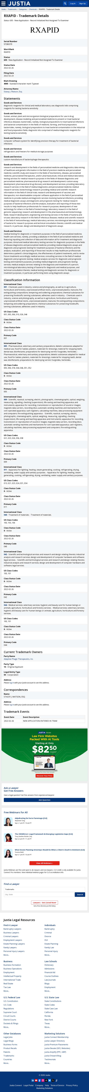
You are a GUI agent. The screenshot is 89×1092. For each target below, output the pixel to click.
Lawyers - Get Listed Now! (44, 902)
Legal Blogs (8, 1041)
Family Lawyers (10, 947)
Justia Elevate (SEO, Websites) (57, 1048)
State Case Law (51, 1008)
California (48, 1012)
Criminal (48, 932)
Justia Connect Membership (56, 1037)
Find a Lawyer (11, 884)
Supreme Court (10, 1012)
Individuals (50, 925)
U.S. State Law (51, 997)
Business (7, 961)
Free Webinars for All (16, 812)
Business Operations (12, 968)
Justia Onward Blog (52, 1055)
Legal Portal (28, 1085)
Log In (72, 3)
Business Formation (12, 965)
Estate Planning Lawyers (14, 944)
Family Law (49, 947)
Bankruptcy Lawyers (12, 929)
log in (12, 682)
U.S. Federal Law (11, 997)
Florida (47, 1016)
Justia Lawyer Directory (54, 1041)
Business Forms (10, 1044)
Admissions (49, 968)
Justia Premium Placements (56, 1044)
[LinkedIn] (32, 1080)
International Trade (12, 980)
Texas (47, 1023)
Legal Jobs (8, 1037)
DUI (46, 940)
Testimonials (50, 1059)
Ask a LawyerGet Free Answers (13, 789)
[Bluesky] (49, 1080)
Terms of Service (57, 1085)
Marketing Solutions (54, 1033)
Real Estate (8, 983)
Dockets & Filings (10, 1023)
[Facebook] (39, 1080)
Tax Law (7, 987)
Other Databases (12, 1033)
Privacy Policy (72, 1085)
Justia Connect (16, 1085)
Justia (3, 9)
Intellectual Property (12, 976)
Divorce (47, 936)
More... (6, 955)
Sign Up (82, 3)
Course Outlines (51, 976)
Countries (7, 1059)
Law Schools (50, 961)
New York (48, 1019)
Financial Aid (49, 972)
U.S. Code (7, 1005)
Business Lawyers (11, 932)
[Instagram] (42, 1080)
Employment (8, 972)
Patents (6, 1052)
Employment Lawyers (12, 940)
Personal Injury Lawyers (13, 951)
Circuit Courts (9, 1016)
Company (39, 1085)
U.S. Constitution (10, 1001)
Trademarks (12, 9)
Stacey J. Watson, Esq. (13, 91)
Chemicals (33, 9)
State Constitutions (52, 1001)
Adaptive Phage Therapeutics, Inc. (18, 659)
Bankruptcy (49, 929)
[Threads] (46, 1080)
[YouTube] (36, 1080)
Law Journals (50, 980)
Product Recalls (10, 1048)
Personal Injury (51, 951)
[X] (53, 1080)
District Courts (9, 1019)
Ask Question (44, 800)
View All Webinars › (44, 863)
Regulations (8, 1008)
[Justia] (19, 3)
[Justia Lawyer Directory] (56, 1080)
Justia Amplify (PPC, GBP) (55, 1052)
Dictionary (48, 965)
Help (47, 1085)
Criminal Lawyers (10, 936)
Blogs (46, 983)
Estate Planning (51, 944)
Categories (23, 9)
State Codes (49, 1005)
